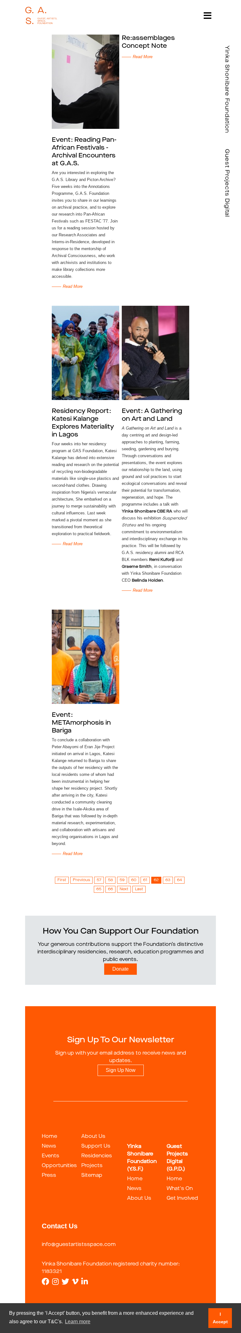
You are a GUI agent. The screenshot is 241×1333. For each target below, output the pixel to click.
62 (156, 880)
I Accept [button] (220, 1318)
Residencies (96, 1156)
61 (145, 880)
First (61, 880)
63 (167, 880)
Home (49, 1136)
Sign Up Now (121, 1070)
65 (98, 889)
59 (122, 880)
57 (99, 880)
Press (49, 1175)
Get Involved (182, 1198)
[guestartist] (41, 15)
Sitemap (91, 1175)
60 (134, 880)
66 (110, 889)
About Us (93, 1136)
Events (50, 1156)
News (49, 1146)
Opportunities (59, 1165)
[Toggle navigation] (207, 16)
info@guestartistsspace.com (79, 1244)
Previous (81, 880)
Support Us (95, 1146)
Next (124, 889)
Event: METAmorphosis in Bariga (81, 723)
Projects (92, 1165)
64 (179, 880)
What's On (180, 1188)
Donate (120, 969)
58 (110, 880)
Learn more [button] (77, 1321)
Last (139, 889)
